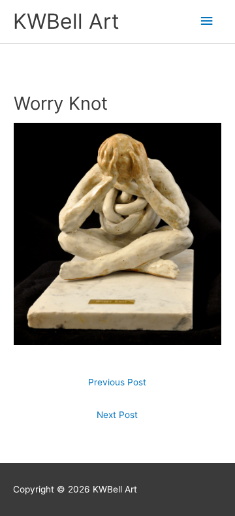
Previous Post (117, 382)
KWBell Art (66, 21)
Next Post (117, 415)
